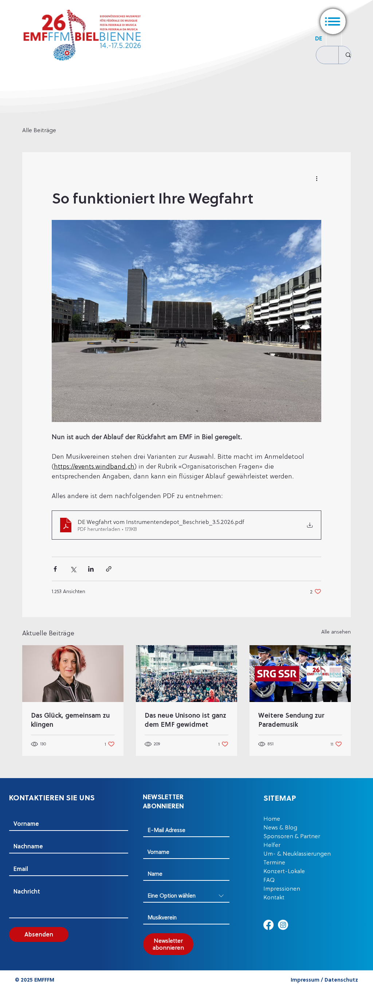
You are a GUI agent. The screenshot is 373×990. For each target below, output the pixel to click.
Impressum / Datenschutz (324, 979)
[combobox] (186, 896)
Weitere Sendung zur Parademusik (291, 720)
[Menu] (333, 21)
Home (271, 819)
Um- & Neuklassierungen (297, 853)
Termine (274, 862)
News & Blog (280, 827)
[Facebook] (268, 925)
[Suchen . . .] (348, 55)
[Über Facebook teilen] (55, 568)
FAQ (269, 880)
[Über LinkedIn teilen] (90, 568)
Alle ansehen (336, 631)
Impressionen (281, 888)
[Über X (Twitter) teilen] (73, 568)
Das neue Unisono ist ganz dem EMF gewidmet (185, 720)
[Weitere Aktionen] (317, 178)
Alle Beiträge (39, 130)
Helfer (271, 845)
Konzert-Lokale (284, 871)
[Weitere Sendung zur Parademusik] (300, 673)
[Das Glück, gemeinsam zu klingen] (72, 673)
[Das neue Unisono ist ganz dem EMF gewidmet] (186, 673)
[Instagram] (283, 925)
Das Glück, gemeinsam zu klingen (70, 720)
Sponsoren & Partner (291, 836)
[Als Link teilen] (108, 568)
